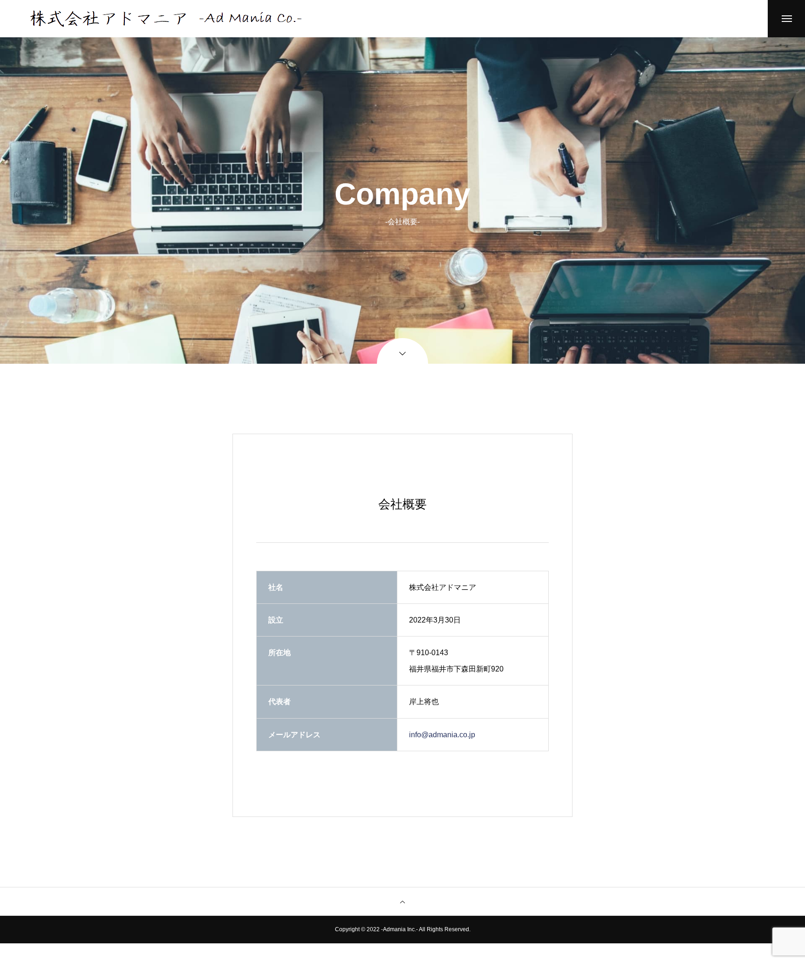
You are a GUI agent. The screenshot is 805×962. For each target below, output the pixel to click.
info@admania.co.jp (442, 735)
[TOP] (402, 901)
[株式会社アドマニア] (166, 18)
